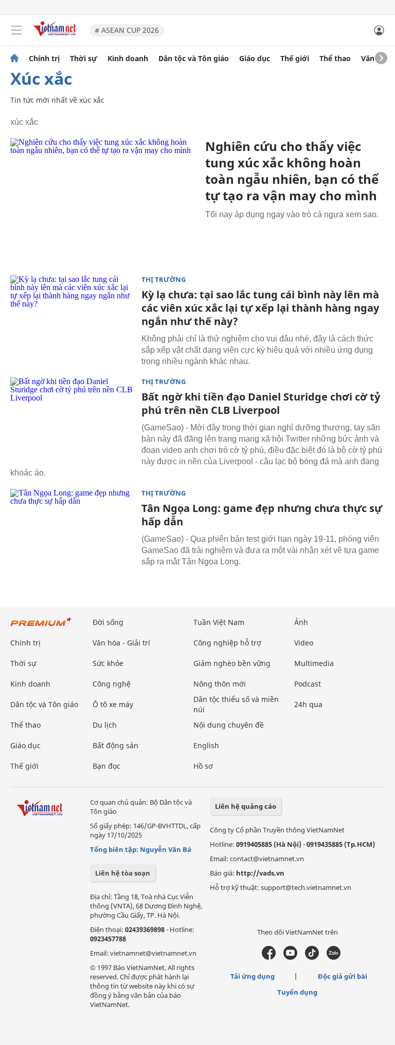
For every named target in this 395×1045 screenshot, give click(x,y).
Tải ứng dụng (252, 976)
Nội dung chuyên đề (228, 725)
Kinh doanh (127, 58)
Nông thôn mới (219, 684)
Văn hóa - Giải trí (121, 643)
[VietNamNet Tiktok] (312, 957)
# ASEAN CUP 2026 (127, 30)
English (206, 745)
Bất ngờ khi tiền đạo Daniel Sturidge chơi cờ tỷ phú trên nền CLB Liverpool (260, 403)
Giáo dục (254, 58)
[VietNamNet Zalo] (333, 957)
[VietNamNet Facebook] (269, 957)
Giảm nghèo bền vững (232, 663)
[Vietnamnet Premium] (41, 627)
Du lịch (105, 725)
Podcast (307, 684)
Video (303, 643)
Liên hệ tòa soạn (122, 873)
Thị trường (163, 279)
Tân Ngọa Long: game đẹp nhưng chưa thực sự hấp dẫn (261, 514)
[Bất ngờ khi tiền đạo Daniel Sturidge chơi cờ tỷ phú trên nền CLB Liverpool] (72, 418)
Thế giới (294, 58)
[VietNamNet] (14, 58)
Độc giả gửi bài (342, 976)
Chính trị (44, 58)
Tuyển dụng (297, 992)
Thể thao (335, 58)
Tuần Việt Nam (218, 622)
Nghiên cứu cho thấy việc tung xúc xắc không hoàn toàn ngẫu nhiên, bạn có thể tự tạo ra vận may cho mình (292, 171)
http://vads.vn (260, 873)
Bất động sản (115, 745)
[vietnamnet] (56, 37)
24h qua (308, 704)
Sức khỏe (108, 663)
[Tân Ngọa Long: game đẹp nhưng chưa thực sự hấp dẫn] (72, 530)
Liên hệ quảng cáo (245, 806)
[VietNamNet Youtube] (290, 957)
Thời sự (83, 58)
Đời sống (108, 622)
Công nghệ (112, 684)
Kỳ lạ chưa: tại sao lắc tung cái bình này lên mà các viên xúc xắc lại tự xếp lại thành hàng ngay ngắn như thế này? (260, 308)
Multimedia (314, 663)
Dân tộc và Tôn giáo (193, 58)
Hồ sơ (203, 766)
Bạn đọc (106, 766)
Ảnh (301, 622)
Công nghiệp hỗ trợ (227, 643)
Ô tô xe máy (113, 704)
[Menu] (16, 30)
